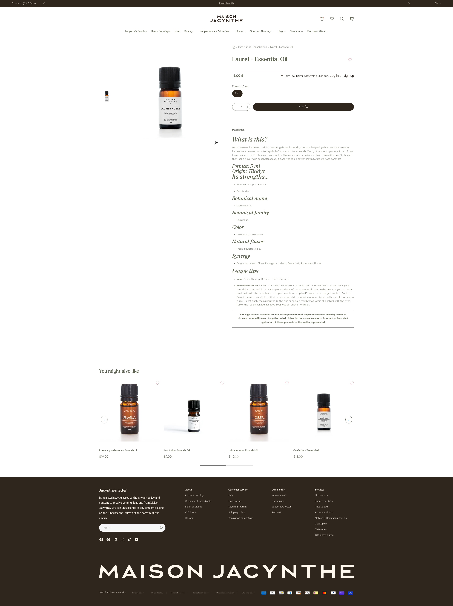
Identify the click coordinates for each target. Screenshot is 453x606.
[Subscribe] (161, 528)
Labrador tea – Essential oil (243, 450)
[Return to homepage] (226, 571)
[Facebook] (101, 539)
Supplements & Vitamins (214, 31)
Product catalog (194, 496)
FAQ (230, 496)
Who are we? (279, 496)
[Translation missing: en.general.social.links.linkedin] (115, 539)
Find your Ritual (316, 31)
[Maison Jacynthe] (226, 19)
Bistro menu (321, 530)
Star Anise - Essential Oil (177, 450)
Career (189, 518)
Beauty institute (324, 501)
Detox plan (321, 524)
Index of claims (193, 507)
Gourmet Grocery (260, 31)
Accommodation (324, 513)
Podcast (276, 513)
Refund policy (157, 593)
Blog (280, 31)
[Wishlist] (332, 19)
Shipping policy (236, 513)
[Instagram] (122, 539)
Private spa (321, 507)
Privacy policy (138, 593)
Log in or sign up (342, 75)
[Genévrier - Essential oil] (323, 411)
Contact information (225, 593)
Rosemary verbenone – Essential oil (118, 450)
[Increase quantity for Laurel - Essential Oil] (247, 107)
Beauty (188, 31)
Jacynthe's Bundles (136, 31)
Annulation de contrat (240, 518)
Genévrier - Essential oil (306, 450)
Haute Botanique (160, 31)
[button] (155, 385)
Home (239, 31)
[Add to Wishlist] (350, 60)
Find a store (321, 496)
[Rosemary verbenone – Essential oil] (129, 411)
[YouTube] (136, 539)
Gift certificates (324, 535)
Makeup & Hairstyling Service (331, 518)
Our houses (278, 501)
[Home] (233, 47)
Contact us (234, 501)
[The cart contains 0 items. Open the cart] (352, 19)
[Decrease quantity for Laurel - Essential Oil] (235, 107)
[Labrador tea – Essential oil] (259, 411)
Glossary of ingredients (198, 501)
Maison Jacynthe (116, 593)
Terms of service (178, 593)
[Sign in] (322, 19)
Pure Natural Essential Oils (252, 47)
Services (295, 31)
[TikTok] (129, 539)
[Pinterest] (108, 539)
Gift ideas (190, 513)
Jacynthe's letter (281, 507)
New (177, 31)
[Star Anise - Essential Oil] (194, 411)
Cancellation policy (201, 593)
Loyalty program (237, 507)
